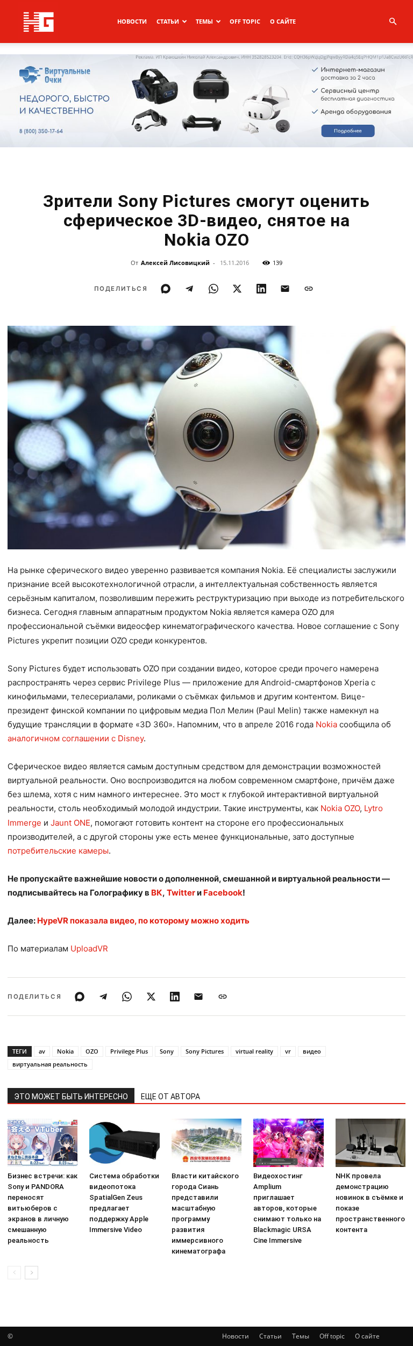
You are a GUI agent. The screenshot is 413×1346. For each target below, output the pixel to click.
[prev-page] (14, 1272)
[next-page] (31, 1272)
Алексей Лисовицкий (175, 263)
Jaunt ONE (70, 823)
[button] (392, 22)
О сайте (283, 21)
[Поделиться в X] (237, 288)
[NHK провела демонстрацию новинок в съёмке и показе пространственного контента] (370, 1143)
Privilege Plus (129, 1051)
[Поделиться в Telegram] (189, 288)
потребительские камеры (58, 851)
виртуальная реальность (50, 1064)
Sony (167, 1051)
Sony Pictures (205, 1051)
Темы (204, 21)
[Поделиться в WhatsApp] (213, 288)
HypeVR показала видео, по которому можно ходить (143, 920)
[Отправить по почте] (285, 288)
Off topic (245, 21)
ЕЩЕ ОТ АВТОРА (170, 1096)
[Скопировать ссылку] (308, 288)
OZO (92, 1051)
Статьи (167, 21)
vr (288, 1051)
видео (312, 1051)
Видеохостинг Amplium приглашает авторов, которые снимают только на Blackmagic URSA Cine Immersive (287, 1208)
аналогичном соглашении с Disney (76, 738)
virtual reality (254, 1051)
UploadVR (89, 948)
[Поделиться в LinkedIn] (261, 288)
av (42, 1051)
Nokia (326, 724)
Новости (132, 21)
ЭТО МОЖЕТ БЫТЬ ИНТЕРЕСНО (71, 1096)
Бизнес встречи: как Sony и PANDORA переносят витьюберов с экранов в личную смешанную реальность (42, 1208)
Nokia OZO (340, 808)
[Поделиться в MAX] (165, 288)
